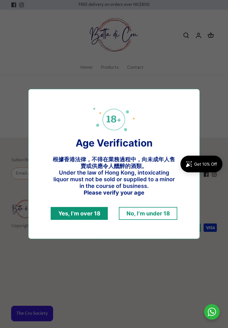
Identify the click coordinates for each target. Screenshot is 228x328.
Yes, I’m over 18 (79, 213)
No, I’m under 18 (148, 213)
